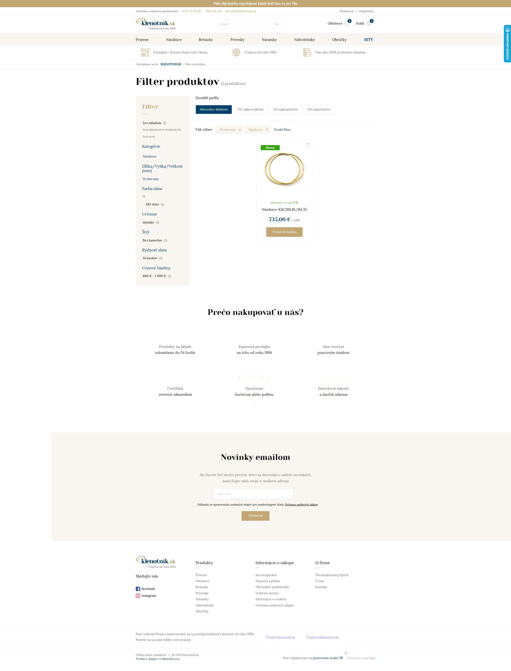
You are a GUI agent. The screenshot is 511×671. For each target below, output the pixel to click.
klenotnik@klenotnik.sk (240, 11)
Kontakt (321, 587)
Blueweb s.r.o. (171, 659)
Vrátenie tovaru (267, 593)
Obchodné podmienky (272, 587)
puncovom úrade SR (329, 658)
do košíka (284, 232)
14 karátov (152, 258)
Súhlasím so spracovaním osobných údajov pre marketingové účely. (257, 504)
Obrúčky (202, 611)
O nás (319, 581)
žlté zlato (154, 205)
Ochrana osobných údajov (301, 504)
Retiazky (202, 587)
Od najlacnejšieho (250, 109)
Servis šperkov (266, 575)
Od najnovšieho (318, 109)
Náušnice (150, 156)
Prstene (201, 575)
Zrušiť (282, 130)
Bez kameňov (155, 240)
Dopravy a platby (268, 581)
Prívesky (202, 593)
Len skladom (154, 123)
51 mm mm (150, 179)
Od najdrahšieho (285, 109)
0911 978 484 (213, 11)
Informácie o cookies (271, 599)
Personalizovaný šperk (332, 575)
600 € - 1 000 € (157, 276)
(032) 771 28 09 (191, 11)
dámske (151, 222)
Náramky (202, 599)
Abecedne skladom (214, 109)
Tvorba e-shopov (146, 659)
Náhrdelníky (205, 605)
